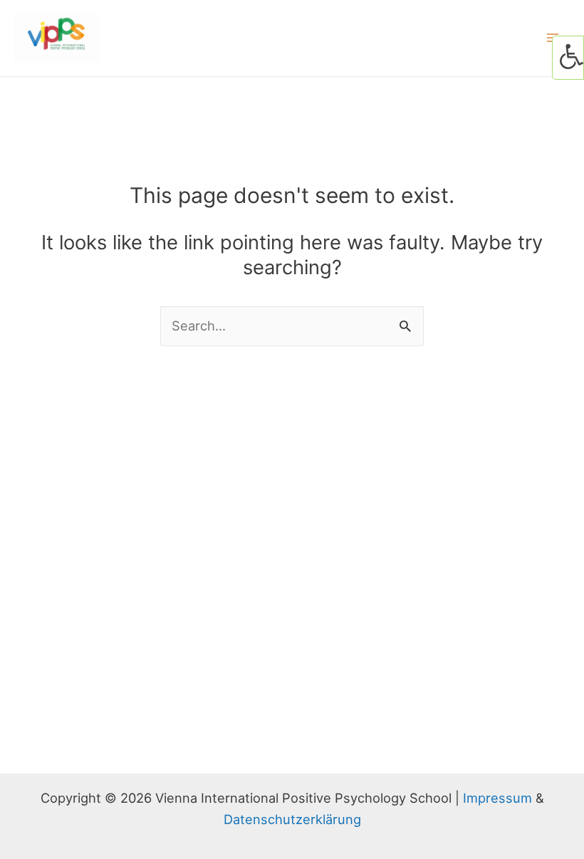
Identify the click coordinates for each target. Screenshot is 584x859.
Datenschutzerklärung (292, 819)
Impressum (497, 798)
